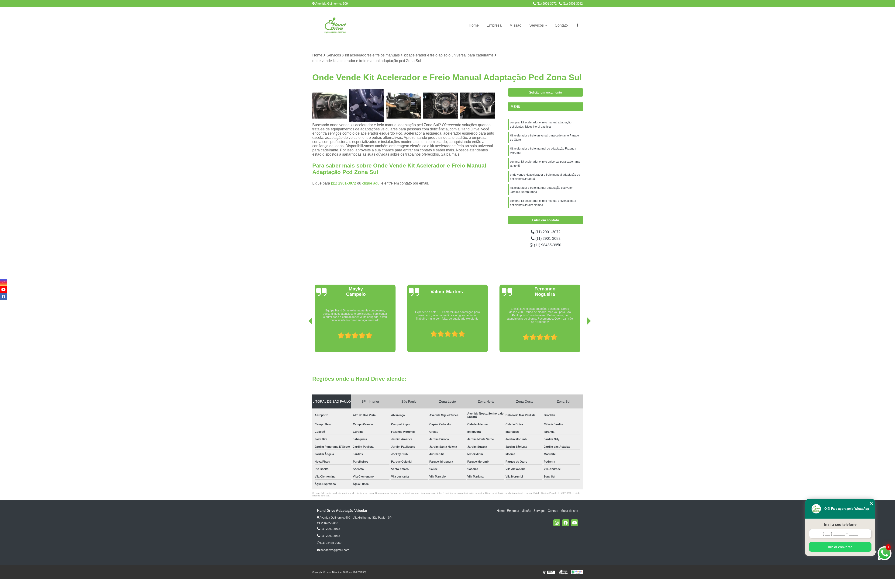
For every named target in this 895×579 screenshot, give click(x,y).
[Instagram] (556, 522)
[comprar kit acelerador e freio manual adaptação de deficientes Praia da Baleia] (440, 105)
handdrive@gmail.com (334, 550)
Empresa (494, 25)
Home (474, 25)
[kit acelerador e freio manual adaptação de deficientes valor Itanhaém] (403, 105)
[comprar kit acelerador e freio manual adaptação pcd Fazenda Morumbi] (329, 105)
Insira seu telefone (840, 525)
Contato (561, 25)
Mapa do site (569, 511)
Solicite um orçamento (545, 92)
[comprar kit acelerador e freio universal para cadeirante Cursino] (477, 105)
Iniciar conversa (840, 547)
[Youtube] (574, 522)
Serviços (536, 25)
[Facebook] (565, 522)
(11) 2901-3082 (572, 3)
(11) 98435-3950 (547, 245)
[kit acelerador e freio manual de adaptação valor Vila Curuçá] (366, 105)
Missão (515, 25)
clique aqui (371, 183)
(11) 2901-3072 (546, 3)
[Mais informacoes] (577, 25)
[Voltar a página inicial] (335, 25)
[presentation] (303, 339)
